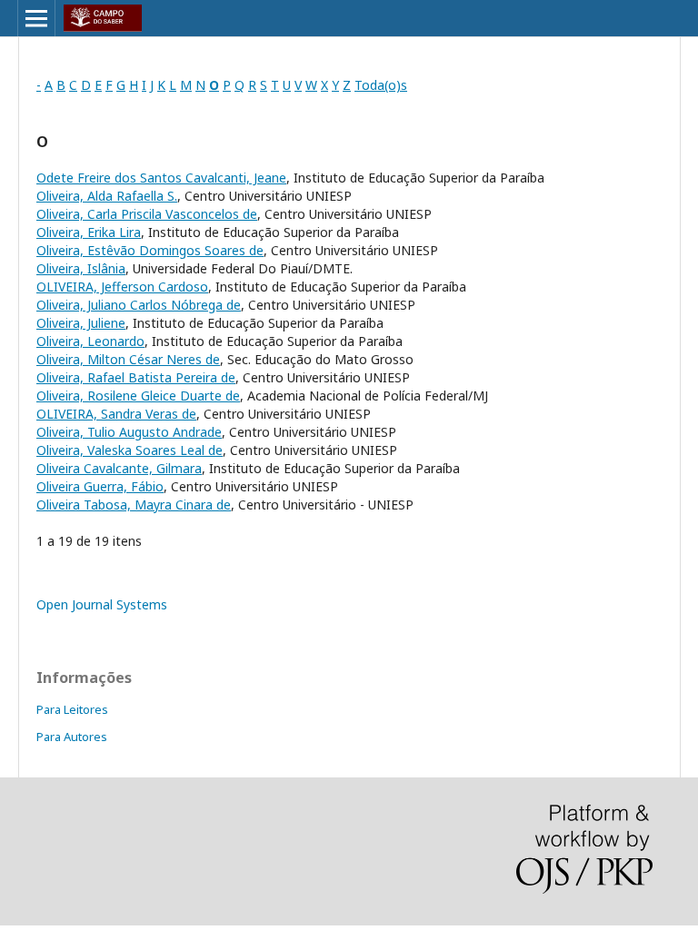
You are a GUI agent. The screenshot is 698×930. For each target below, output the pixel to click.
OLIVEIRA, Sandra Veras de (116, 413)
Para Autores (71, 736)
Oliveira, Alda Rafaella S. (106, 195)
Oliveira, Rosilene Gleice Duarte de (138, 395)
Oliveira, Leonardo (90, 341)
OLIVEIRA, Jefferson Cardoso (122, 286)
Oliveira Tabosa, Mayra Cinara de (133, 504)
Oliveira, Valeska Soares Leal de (129, 450)
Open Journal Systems (101, 604)
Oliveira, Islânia (80, 268)
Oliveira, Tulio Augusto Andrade (129, 431)
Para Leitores (72, 709)
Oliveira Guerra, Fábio (100, 486)
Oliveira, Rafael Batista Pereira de (135, 377)
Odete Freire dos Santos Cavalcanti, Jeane (161, 177)
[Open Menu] (36, 18)
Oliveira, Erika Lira (88, 232)
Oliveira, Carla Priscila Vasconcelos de (146, 214)
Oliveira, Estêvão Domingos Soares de (150, 250)
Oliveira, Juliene (80, 322)
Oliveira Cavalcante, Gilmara (119, 468)
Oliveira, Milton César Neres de (128, 359)
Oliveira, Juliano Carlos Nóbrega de (138, 304)
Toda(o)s (380, 85)
